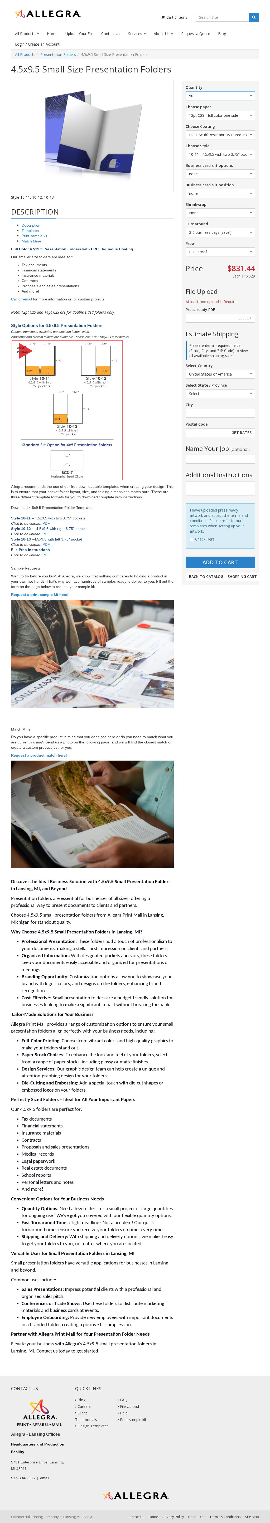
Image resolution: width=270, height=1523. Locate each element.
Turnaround (197, 223)
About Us (162, 33)
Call (14, 299)
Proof (191, 243)
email (27, 299)
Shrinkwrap (196, 204)
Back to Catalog (206, 576)
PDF (46, 523)
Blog (222, 33)
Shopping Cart (242, 576)
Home (52, 33)
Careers (84, 1406)
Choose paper (198, 106)
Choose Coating (200, 126)
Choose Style (197, 145)
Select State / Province (206, 385)
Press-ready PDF (200, 309)
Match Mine (31, 241)
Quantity (194, 87)
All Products (25, 33)
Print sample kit (34, 236)
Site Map (252, 1516)
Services (135, 33)
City (189, 404)
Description (31, 225)
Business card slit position (210, 184)
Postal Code (197, 424)
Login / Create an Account (37, 44)
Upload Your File (79, 33)
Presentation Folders (58, 54)
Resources (196, 1516)
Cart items (176, 17)
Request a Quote (195, 33)
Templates (30, 230)
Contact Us (110, 33)
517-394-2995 (23, 1478)
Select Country (199, 365)
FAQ (123, 1399)
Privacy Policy (173, 1516)
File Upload (129, 1406)
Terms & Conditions (225, 1516)
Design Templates (93, 1425)
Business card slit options (209, 165)
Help (124, 1412)
